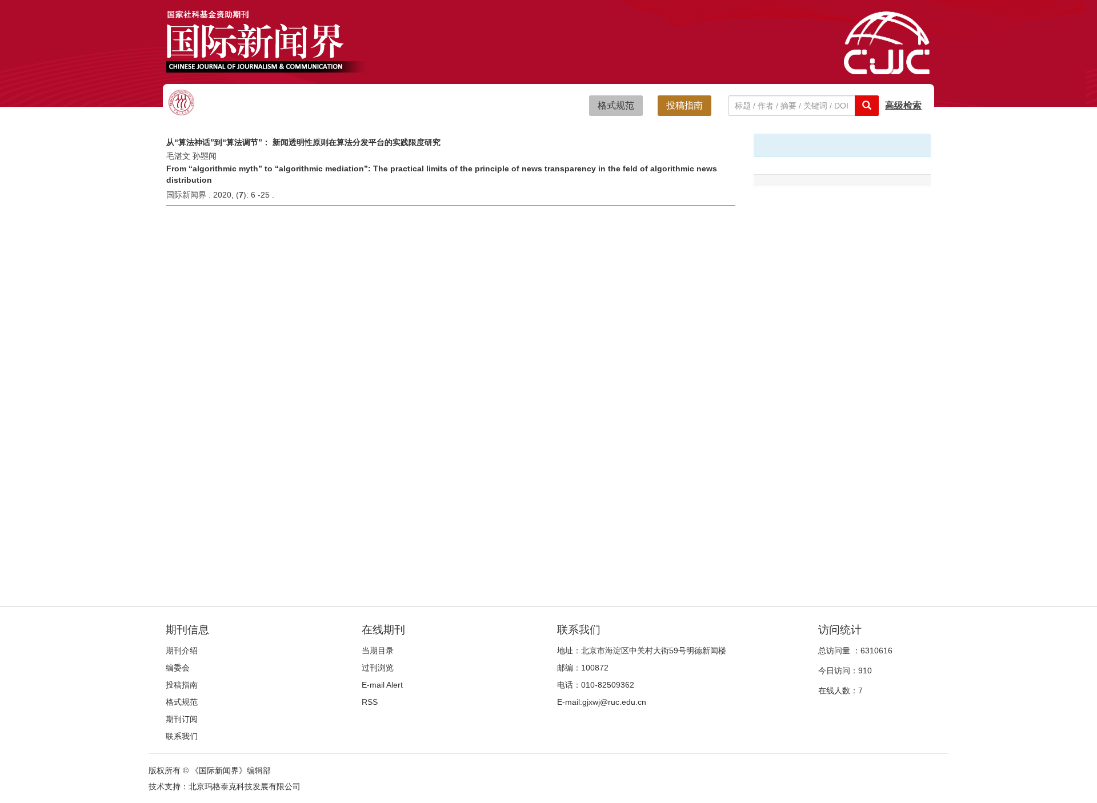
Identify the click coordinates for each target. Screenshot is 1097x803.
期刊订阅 (182, 719)
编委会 (178, 667)
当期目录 (378, 650)
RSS (370, 701)
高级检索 (903, 105)
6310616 (876, 650)
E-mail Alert (382, 684)
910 (865, 670)
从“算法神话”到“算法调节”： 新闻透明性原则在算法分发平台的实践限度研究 (303, 142)
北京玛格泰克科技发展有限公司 (245, 786)
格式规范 (616, 105)
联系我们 (182, 736)
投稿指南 (684, 105)
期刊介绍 (182, 650)
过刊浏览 (378, 667)
